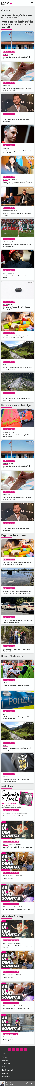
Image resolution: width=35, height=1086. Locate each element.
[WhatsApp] (9, 1049)
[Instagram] (17, 1049)
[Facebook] (13, 1049)
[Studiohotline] (25, 1049)
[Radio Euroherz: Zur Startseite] (15, 3)
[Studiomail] (21, 1049)
